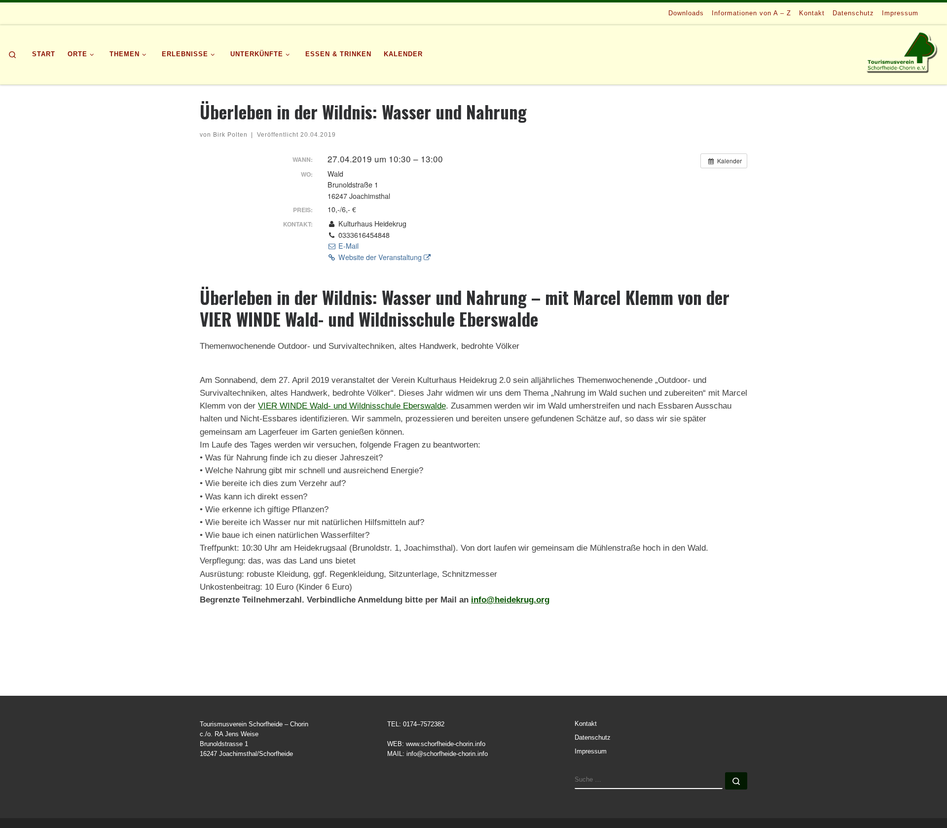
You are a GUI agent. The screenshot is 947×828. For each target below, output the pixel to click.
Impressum (591, 751)
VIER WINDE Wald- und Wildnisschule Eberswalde (352, 406)
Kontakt (586, 723)
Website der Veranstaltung (380, 257)
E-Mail (347, 246)
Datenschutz (593, 737)
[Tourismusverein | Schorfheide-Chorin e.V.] (903, 51)
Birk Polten (230, 134)
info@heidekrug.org (510, 599)
